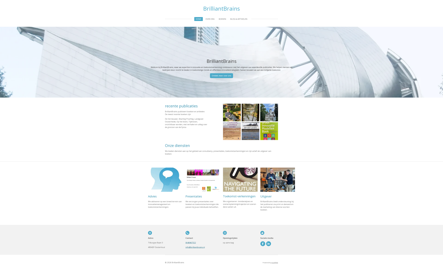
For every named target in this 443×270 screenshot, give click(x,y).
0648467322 (191, 242)
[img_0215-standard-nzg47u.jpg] (269, 131)
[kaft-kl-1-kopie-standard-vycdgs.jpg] (269, 112)
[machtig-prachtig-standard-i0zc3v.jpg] (250, 112)
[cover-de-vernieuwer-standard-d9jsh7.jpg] (232, 112)
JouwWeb (274, 263)
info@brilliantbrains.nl (195, 247)
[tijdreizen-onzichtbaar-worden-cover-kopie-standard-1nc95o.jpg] (232, 131)
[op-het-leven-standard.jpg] (250, 131)
